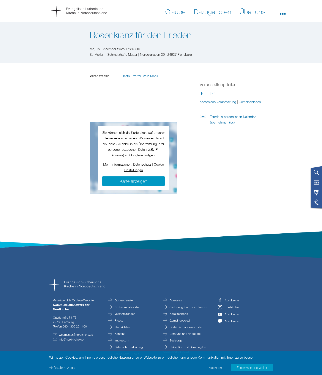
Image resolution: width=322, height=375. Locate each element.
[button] (283, 11)
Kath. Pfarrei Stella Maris (140, 76)
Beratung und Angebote (185, 333)
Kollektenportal (179, 313)
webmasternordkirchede (76, 334)
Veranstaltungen (124, 313)
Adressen (175, 300)
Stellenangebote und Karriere (187, 307)
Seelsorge (175, 340)
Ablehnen (215, 367)
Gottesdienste (123, 300)
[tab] (316, 174)
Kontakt (119, 333)
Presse (118, 320)
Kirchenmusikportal (126, 307)
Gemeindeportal (179, 320)
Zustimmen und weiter (252, 367)
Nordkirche (232, 300)
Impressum (121, 340)
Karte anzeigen (133, 181)
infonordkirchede (71, 339)
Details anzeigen (65, 367)
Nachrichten (122, 327)
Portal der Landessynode (185, 327)
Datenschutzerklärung (128, 347)
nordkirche (232, 307)
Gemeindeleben (250, 102)
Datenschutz (142, 164)
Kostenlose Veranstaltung (218, 102)
